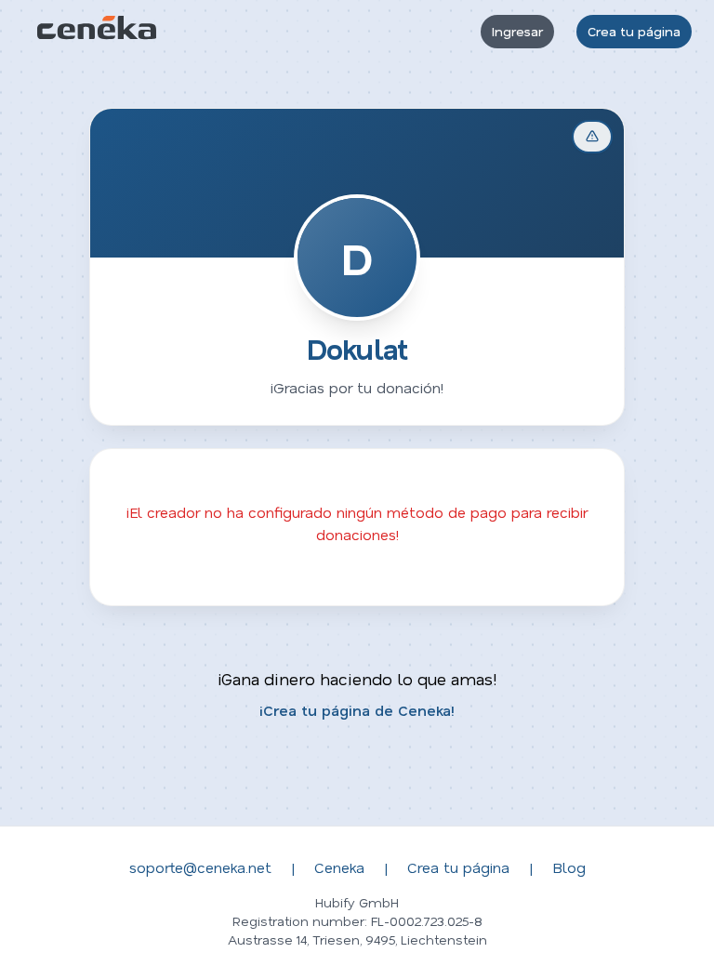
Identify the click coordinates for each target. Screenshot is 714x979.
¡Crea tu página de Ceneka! (357, 710)
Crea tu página (634, 31)
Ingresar (517, 31)
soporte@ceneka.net (200, 867)
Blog (569, 867)
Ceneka (339, 867)
